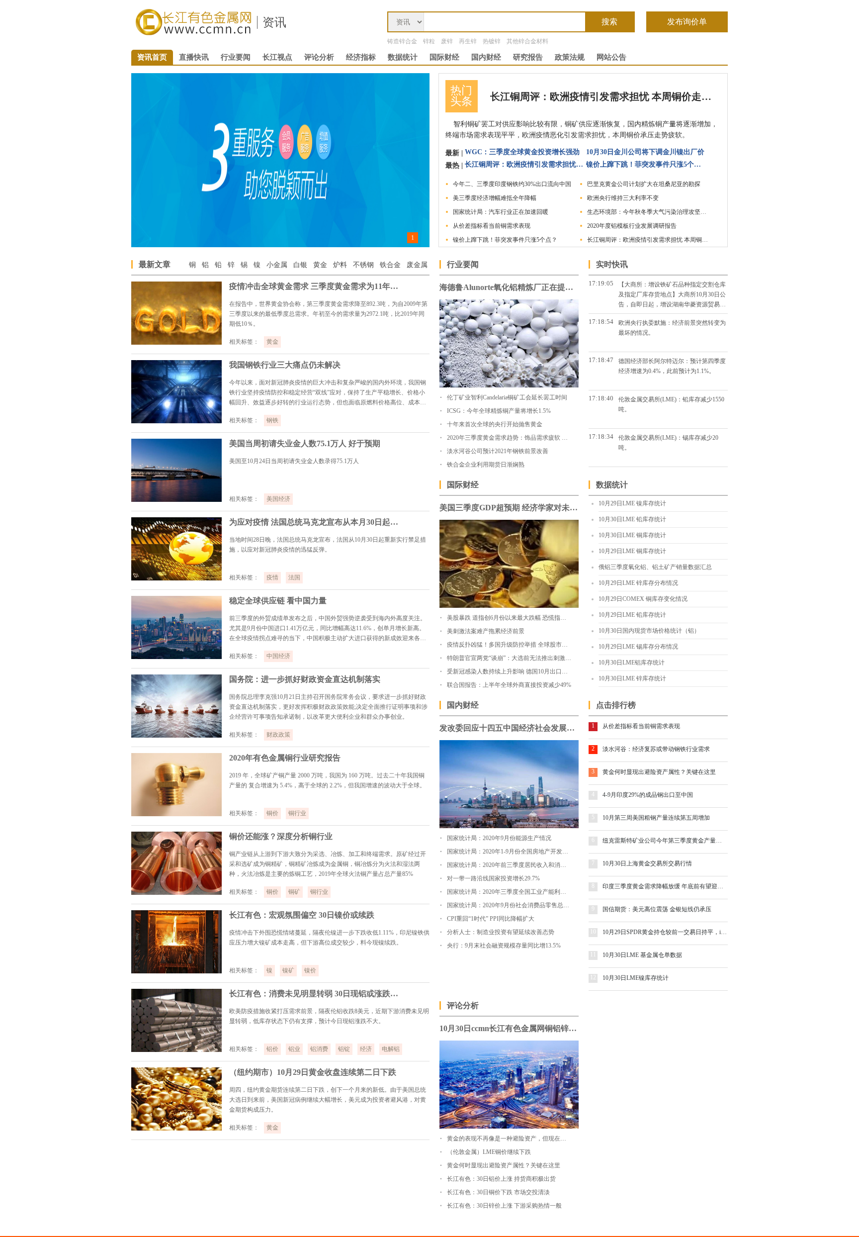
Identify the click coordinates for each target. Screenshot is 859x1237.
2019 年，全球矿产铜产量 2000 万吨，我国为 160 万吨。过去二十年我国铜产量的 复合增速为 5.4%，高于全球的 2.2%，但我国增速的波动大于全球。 (327, 780)
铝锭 (344, 1049)
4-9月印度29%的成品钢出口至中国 (647, 794)
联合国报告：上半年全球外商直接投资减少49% (509, 684)
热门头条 (461, 95)
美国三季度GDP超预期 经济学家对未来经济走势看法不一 (509, 507)
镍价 (310, 970)
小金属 (276, 265)
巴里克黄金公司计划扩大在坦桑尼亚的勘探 (643, 184)
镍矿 (288, 970)
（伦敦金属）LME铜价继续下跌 (489, 1151)
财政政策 (278, 734)
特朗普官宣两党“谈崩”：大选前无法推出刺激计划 (512, 658)
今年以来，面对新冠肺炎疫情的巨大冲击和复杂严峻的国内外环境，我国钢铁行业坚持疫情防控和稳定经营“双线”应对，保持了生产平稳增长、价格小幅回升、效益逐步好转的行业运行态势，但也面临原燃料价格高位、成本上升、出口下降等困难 (327, 393)
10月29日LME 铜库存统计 (632, 551)
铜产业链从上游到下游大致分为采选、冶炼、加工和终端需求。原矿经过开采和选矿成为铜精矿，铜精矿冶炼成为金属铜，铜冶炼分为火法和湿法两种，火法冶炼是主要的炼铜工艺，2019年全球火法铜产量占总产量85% (327, 864)
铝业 (294, 1049)
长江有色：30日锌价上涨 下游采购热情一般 (504, 1205)
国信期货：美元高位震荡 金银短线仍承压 (656, 909)
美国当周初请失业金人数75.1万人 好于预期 (304, 443)
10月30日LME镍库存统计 (635, 977)
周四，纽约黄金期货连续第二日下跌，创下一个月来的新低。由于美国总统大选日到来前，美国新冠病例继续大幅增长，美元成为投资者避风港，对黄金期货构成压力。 (327, 1099)
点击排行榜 (616, 705)
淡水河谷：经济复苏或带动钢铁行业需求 (656, 749)
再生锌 (468, 41)
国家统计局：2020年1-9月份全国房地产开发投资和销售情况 (525, 851)
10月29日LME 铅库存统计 (632, 614)
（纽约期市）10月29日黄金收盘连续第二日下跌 (312, 1072)
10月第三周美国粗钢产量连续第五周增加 (656, 817)
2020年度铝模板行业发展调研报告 (632, 225)
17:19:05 (601, 283)
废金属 (417, 265)
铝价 (272, 1049)
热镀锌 (492, 41)
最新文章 (155, 264)
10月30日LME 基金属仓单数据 (642, 955)
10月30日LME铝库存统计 (632, 662)
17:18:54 (601, 321)
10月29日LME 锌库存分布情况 (638, 582)
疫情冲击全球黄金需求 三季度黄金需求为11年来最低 (316, 286)
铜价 (272, 813)
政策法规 (570, 57)
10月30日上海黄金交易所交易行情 (647, 863)
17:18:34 (601, 436)
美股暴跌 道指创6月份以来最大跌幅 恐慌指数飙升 (512, 617)
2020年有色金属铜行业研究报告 (285, 758)
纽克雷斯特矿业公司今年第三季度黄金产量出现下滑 (664, 840)
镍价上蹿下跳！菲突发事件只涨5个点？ (645, 164)
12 (593, 977)
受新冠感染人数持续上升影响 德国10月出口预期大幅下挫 (522, 671)
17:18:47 (601, 360)
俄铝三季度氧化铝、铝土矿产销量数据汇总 (655, 567)
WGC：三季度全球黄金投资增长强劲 (522, 152)
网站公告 (611, 57)
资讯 (274, 22)
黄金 (320, 265)
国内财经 (486, 57)
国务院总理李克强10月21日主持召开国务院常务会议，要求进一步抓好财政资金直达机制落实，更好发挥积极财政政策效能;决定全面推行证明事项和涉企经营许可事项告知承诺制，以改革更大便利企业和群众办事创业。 (328, 706)
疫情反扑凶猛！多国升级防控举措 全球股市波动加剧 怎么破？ (529, 644)
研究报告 (528, 57)
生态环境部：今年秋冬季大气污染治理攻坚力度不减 (649, 211)
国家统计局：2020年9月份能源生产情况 (499, 838)
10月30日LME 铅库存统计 (632, 519)
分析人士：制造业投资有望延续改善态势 (500, 932)
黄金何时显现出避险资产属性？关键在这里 (659, 771)
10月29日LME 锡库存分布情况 (638, 646)
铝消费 (319, 1049)
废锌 (447, 41)
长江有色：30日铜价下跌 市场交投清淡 (498, 1192)
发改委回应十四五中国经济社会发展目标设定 (509, 728)
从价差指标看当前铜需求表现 (491, 225)
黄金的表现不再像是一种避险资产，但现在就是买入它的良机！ (530, 1138)
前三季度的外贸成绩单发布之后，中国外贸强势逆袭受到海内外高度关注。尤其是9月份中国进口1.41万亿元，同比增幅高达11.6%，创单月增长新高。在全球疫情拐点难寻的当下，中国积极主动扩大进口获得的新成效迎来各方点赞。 (327, 629)
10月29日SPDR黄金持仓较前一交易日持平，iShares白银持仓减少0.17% (664, 932)
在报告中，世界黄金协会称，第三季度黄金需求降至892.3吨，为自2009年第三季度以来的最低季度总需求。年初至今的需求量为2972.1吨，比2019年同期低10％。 (328, 313)
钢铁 (272, 420)
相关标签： (244, 341)
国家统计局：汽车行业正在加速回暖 (500, 211)
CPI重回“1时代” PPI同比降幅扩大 (490, 918)
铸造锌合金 (402, 41)
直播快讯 (194, 57)
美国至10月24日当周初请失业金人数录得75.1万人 (294, 461)
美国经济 (278, 498)
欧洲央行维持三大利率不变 (623, 197)
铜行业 (297, 813)
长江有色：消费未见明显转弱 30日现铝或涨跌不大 (316, 993)
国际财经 (444, 57)
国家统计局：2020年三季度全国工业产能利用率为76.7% (520, 891)
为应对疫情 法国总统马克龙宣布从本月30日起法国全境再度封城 (316, 522)
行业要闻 (236, 57)
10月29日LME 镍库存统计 (632, 503)
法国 (294, 577)
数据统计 (403, 57)
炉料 (340, 265)
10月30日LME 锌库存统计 (632, 678)
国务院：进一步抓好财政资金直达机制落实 (304, 679)
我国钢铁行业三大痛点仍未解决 (285, 365)
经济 (366, 1049)
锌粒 (429, 41)
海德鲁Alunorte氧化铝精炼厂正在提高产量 (509, 287)
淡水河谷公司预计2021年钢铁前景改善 (497, 451)
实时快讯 (612, 264)
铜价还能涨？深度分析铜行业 (281, 836)
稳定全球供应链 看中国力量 (278, 600)
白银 (300, 265)
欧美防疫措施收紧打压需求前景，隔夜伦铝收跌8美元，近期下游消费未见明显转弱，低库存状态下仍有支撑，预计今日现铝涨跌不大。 (329, 1016)
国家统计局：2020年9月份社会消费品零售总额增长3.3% (520, 905)
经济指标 (361, 57)
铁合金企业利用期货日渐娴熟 (485, 464)
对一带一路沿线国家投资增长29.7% (493, 878)
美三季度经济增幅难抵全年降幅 (494, 197)
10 (593, 931)
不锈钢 (363, 265)
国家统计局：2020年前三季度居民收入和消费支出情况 (518, 864)
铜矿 (294, 891)
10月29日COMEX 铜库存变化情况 (643, 598)
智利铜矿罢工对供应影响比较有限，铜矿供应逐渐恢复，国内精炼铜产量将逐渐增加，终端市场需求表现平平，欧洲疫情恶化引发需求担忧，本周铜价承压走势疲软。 (581, 129)
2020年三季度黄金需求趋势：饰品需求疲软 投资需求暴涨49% (527, 437)
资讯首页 (152, 57)
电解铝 (391, 1049)
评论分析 (319, 57)
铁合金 (390, 265)
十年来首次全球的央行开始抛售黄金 (494, 424)
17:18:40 (601, 398)
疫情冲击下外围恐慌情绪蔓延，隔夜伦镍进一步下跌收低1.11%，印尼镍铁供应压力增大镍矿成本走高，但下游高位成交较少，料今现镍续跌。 (329, 937)
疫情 (272, 577)
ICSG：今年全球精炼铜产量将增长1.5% (499, 410)
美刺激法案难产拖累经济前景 (485, 631)
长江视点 (277, 57)
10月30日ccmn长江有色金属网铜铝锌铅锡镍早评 (509, 1028)
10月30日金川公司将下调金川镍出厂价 (645, 152)
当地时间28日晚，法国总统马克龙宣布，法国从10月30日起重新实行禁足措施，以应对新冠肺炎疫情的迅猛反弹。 (327, 544)
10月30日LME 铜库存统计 (632, 535)
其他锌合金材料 (527, 41)
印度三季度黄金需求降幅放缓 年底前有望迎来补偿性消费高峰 (664, 886)
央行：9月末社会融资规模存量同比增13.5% (504, 945)
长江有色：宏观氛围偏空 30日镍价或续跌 (301, 915)
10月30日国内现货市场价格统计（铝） (649, 630)
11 (593, 954)
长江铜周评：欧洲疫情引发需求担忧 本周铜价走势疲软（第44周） (602, 96)
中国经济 (278, 656)
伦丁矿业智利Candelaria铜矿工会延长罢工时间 (507, 397)
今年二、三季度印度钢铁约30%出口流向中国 (512, 184)
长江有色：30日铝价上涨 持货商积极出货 (501, 1178)
